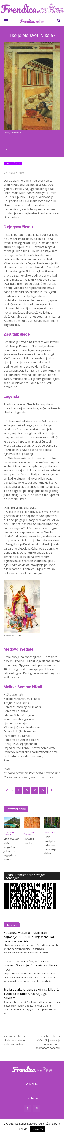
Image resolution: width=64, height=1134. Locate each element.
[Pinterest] (34, 790)
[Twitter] (26, 790)
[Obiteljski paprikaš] (32, 822)
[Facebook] (18, 790)
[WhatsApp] (42, 790)
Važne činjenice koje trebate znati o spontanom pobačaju (48, 1044)
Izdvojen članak (13, 163)
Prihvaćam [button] (37, 1129)
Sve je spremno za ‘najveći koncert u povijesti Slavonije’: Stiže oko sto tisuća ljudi (30, 965)
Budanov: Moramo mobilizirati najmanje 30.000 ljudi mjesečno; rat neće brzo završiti (29, 936)
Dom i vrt (49, 832)
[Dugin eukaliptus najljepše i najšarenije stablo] (52, 822)
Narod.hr (12, 925)
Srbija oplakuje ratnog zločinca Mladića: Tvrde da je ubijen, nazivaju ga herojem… (32, 993)
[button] (6, 21)
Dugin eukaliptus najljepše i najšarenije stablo (50, 845)
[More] (51, 790)
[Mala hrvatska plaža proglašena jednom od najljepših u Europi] (12, 822)
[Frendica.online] (32, 8)
